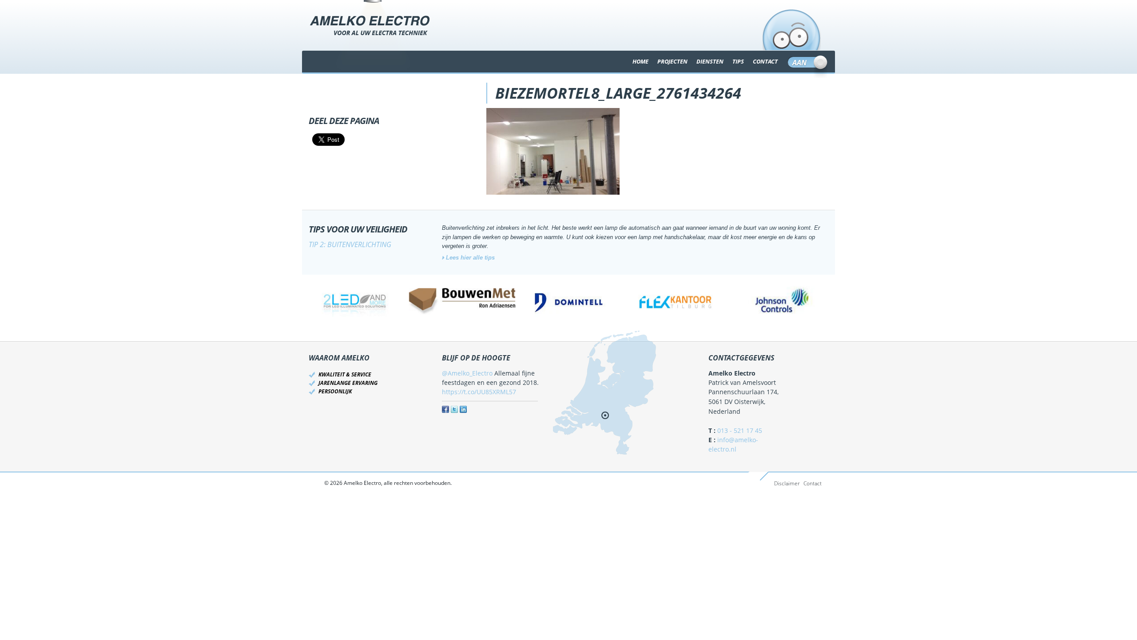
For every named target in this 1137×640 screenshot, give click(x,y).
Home (640, 61)
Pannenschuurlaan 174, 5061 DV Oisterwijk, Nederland (743, 402)
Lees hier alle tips (470, 257)
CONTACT (765, 61)
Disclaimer (787, 483)
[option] (355, 301)
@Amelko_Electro (467, 373)
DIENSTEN (710, 61)
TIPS (738, 61)
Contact (812, 483)
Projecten (672, 61)
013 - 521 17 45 (739, 430)
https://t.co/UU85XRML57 (479, 392)
